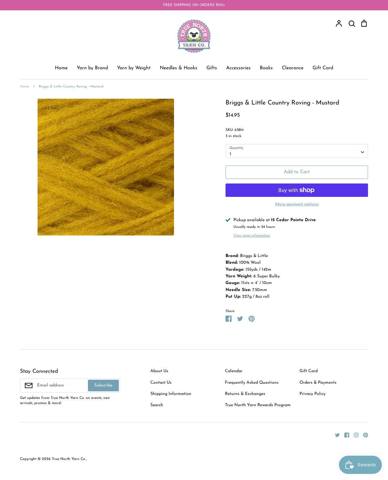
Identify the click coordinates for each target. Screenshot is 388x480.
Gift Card (323, 68)
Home (61, 68)
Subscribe (103, 385)
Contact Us (161, 382)
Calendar (233, 371)
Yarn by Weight (134, 68)
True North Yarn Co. (69, 459)
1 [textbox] (230, 154)
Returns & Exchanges (245, 394)
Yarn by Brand (92, 68)
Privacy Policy (312, 394)
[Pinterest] (363, 435)
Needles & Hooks (178, 68)
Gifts (211, 68)
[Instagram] (354, 435)
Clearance (292, 68)
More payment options (297, 204)
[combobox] (297, 151)
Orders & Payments (317, 382)
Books (266, 68)
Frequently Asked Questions (252, 382)
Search (156, 405)
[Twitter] (335, 435)
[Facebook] (344, 435)
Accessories (238, 68)
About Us (159, 371)
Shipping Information (170, 394)
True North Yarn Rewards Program (258, 405)
